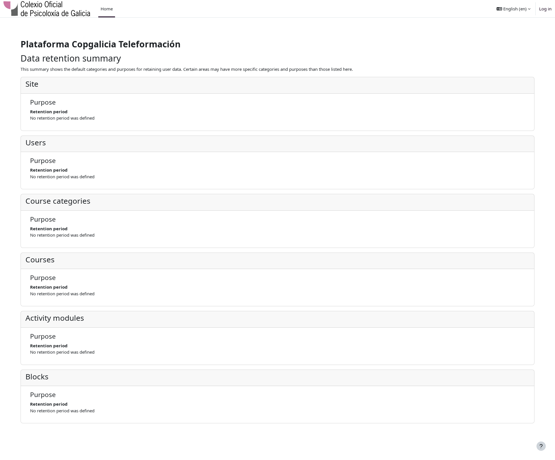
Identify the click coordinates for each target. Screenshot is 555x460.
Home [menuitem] (107, 9)
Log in (545, 9)
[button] (513, 8)
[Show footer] (541, 446)
